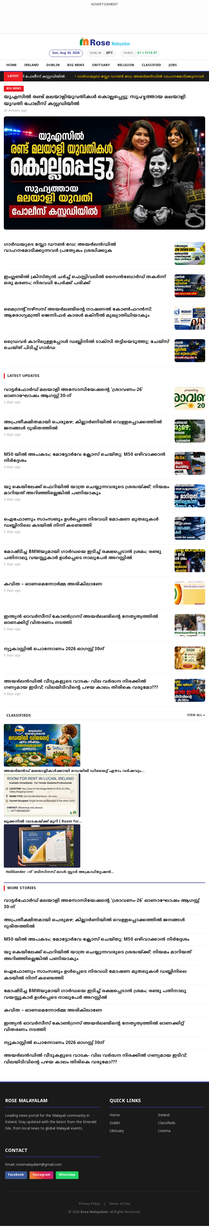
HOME (11, 65)
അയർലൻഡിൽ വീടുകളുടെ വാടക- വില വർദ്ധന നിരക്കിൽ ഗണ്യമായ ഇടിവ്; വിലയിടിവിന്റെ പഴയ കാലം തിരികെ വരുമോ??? (81, 685)
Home (115, 1115)
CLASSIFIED (151, 65)
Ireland (163, 1115)
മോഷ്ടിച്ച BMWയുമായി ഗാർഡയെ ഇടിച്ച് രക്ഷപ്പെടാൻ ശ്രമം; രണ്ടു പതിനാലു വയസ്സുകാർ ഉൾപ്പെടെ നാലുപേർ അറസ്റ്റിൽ (82, 555)
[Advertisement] (104, 18)
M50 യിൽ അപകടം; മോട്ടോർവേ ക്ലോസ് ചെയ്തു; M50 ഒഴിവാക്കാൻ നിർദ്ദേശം (84, 458)
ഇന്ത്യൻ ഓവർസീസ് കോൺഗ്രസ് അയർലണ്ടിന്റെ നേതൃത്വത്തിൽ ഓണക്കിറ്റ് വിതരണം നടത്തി (81, 620)
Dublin (115, 1123)
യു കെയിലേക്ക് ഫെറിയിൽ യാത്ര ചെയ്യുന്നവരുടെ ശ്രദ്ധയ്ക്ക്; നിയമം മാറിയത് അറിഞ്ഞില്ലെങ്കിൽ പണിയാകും (86, 490)
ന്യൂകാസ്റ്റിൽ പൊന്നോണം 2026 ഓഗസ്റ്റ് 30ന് (54, 649)
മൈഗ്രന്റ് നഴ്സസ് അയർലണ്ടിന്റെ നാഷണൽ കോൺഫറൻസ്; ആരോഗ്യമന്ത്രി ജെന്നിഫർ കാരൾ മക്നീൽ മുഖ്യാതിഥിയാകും (78, 312)
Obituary (117, 1131)
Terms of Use (119, 1204)
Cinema (164, 1131)
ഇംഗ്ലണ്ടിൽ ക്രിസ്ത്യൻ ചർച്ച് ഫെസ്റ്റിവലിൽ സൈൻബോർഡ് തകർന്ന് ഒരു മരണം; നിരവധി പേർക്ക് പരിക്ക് (85, 280)
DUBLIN (53, 65)
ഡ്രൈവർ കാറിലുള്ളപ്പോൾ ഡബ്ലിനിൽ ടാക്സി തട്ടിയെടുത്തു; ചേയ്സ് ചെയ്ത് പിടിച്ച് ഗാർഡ (86, 345)
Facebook (16, 1175)
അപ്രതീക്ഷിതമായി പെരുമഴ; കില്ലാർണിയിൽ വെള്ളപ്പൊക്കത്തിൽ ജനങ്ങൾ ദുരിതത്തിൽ (83, 425)
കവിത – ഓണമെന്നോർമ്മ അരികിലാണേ (53, 584)
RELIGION (125, 65)
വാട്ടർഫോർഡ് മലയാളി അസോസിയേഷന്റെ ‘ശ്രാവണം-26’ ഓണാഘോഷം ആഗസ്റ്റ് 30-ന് (73, 393)
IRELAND (31, 65)
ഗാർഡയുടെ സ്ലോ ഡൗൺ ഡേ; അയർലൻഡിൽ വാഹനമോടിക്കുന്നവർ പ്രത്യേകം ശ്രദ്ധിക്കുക (60, 248)
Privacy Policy (89, 1204)
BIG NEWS (75, 65)
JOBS (173, 65)
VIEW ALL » (196, 715)
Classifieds (166, 1123)
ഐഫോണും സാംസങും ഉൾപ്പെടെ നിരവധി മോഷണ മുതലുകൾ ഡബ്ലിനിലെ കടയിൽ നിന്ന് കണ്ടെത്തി (81, 523)
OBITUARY (101, 65)
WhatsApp (67, 1175)
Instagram (41, 1175)
